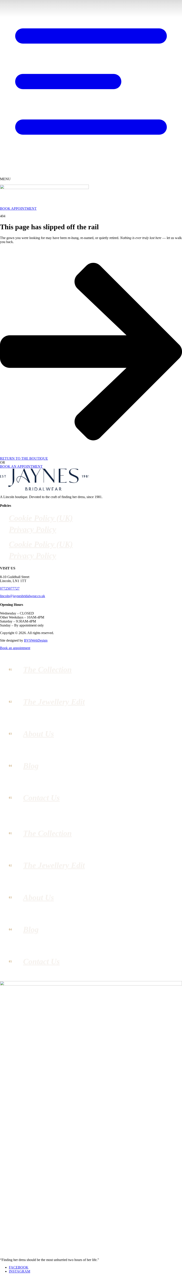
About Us (38, 733)
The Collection (47, 669)
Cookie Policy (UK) (41, 518)
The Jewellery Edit (54, 701)
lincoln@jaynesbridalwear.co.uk (22, 596)
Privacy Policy (32, 529)
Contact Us (41, 797)
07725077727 (10, 588)
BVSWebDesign (35, 640)
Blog (31, 765)
